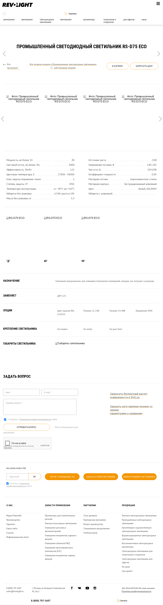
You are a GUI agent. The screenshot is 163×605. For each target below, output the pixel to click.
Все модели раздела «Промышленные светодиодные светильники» (63, 64)
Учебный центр (90, 532)
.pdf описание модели (65, 67)
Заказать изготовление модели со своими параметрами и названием (131, 410)
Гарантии (10, 524)
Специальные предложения (96, 528)
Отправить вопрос (26, 427)
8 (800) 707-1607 (40, 600)
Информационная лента (17, 537)
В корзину (117, 66)
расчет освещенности (62, 476)
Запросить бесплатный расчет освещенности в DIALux (129, 395)
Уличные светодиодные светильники (139, 515)
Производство (13, 520)
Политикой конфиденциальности (35, 419)
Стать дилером (90, 515)
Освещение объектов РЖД (57, 543)
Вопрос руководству (93, 524)
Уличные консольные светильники (61, 523)
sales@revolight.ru (15, 591)
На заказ (126, 566)
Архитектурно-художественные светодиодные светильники (48, 18)
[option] (23, 118)
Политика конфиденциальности (136, 591)
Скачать (10, 532)
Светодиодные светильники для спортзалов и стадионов (111, 18)
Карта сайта (11, 528)
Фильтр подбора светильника (139, 476)
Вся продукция (12, 66)
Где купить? (127, 571)
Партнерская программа (94, 520)
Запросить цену (144, 66)
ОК (34, 476)
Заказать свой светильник (100, 476)
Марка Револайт (13, 515)
